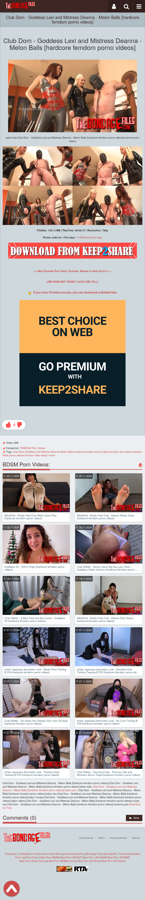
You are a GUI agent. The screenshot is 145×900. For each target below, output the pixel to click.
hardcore (79, 451)
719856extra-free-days (89, 237)
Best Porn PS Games (114, 861)
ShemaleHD (110, 854)
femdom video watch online (40, 455)
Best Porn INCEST (71, 857)
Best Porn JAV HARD (94, 857)
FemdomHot (40, 854)
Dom (21, 451)
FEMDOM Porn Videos (32, 448)
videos (105, 451)
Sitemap (136, 837)
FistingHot (10, 854)
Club (15, 451)
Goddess (30, 451)
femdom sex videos (121, 451)
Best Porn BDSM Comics (62, 861)
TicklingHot (24, 854)
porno (98, 451)
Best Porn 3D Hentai (89, 861)
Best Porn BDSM (50, 857)
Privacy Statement (118, 837)
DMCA (101, 837)
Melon (64, 451)
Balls (71, 451)
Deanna (55, 451)
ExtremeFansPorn (75, 854)
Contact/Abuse (86, 837)
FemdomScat (126, 854)
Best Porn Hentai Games (33, 861)
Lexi (38, 451)
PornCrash (33, 857)
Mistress (45, 451)
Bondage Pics (94, 854)
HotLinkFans (56, 854)
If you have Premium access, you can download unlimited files (75, 292)
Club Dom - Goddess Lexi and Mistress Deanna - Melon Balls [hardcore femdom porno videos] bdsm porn (70, 788)
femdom (89, 451)
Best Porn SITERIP (118, 857)
